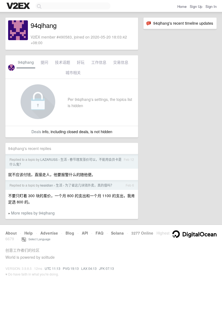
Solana (117, 233)
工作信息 (98, 62)
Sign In (211, 6)
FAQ (99, 233)
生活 (63, 159)
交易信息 (120, 62)
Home (182, 6)
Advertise (49, 233)
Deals (36, 131)
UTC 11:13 (52, 268)
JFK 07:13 (106, 268)
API (85, 233)
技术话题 (62, 62)
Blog (70, 233)
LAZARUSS (49, 159)
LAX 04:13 (89, 268)
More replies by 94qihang (33, 213)
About (11, 233)
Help (28, 233)
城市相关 (73, 72)
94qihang (26, 62)
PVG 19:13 (71, 268)
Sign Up (196, 6)
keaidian (46, 185)
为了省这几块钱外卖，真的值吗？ (89, 185)
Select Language (38, 239)
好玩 (80, 62)
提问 (44, 62)
